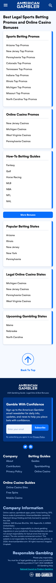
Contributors (13, 466)
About (9, 460)
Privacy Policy (14, 471)
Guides (35, 460)
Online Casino (42, 471)
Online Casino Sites (17, 487)
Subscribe (40, 427)
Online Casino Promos (22, 114)
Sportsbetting (42, 466)
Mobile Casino (14, 497)
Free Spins (12, 492)
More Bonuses (28, 214)
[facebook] (30, 447)
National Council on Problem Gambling (36, 569)
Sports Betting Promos (23, 36)
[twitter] (25, 447)
